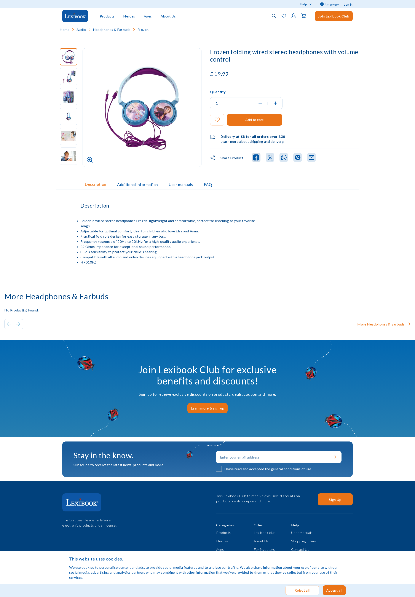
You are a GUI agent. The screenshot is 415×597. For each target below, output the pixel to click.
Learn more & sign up (207, 408)
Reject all (302, 590)
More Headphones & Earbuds (381, 324)
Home (65, 29)
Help (303, 4)
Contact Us (300, 549)
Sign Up (335, 499)
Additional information (137, 184)
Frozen (143, 29)
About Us (168, 16)
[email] (311, 157)
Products (107, 16)
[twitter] (270, 157)
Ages (148, 16)
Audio (81, 29)
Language (332, 4)
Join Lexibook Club (333, 16)
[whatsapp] (283, 157)
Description (95, 184)
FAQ (208, 184)
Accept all (334, 590)
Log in (348, 4)
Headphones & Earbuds (112, 29)
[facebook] (256, 157)
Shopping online (303, 541)
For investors (264, 549)
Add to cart (254, 119)
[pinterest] (297, 157)
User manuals (181, 184)
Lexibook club (265, 532)
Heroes (129, 16)
